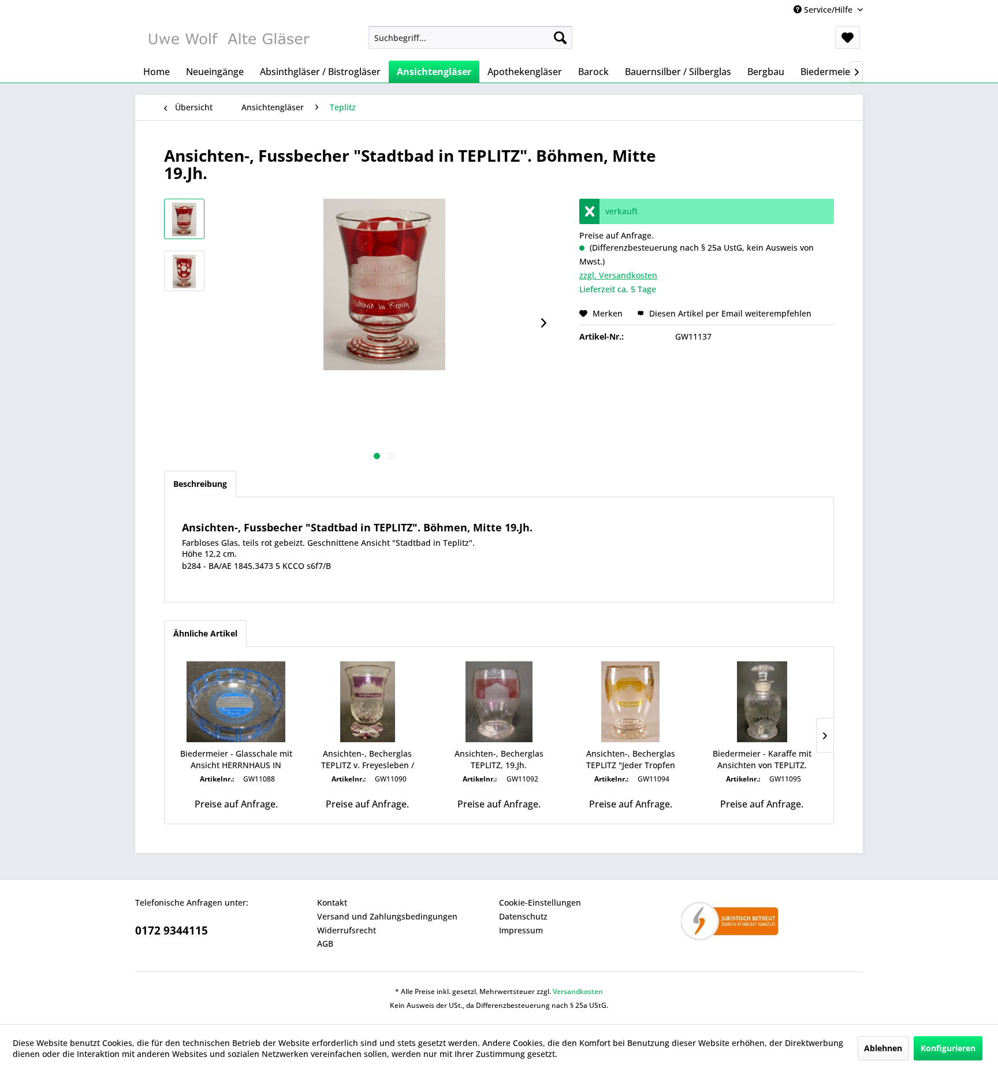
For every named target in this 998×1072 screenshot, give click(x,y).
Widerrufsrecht (346, 930)
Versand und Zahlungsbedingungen (387, 916)
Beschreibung (200, 483)
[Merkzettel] (847, 37)
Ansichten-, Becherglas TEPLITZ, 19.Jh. (499, 759)
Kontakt (332, 902)
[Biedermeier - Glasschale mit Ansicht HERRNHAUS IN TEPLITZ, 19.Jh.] (236, 701)
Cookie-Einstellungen (540, 902)
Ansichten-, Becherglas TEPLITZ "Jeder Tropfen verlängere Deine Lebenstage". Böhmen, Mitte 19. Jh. (631, 759)
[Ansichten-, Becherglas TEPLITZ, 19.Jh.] (499, 701)
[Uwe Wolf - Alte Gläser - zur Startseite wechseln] (228, 40)
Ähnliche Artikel (205, 633)
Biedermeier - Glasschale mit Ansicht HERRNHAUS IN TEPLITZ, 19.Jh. (236, 759)
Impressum (521, 930)
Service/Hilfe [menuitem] (828, 9)
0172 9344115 (171, 930)
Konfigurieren (948, 1048)
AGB (325, 943)
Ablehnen (883, 1048)
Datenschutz (523, 916)
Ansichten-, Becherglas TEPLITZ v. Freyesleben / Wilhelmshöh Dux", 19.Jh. (367, 759)
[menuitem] (470, 37)
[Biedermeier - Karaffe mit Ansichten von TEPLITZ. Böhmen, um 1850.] (762, 701)
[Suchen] (560, 37)
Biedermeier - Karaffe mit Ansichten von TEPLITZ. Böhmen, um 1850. (762, 759)
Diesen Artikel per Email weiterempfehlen (729, 313)
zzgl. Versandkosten (618, 275)
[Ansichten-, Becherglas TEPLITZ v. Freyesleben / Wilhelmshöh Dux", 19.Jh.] (368, 701)
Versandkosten (578, 991)
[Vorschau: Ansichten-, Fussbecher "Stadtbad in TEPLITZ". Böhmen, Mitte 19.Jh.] (184, 219)
